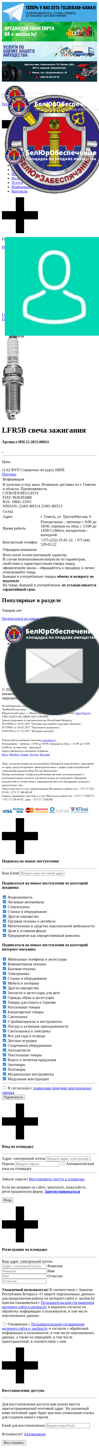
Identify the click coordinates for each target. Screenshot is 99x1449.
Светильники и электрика (29, 1031)
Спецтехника (19, 907)
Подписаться (13, 1097)
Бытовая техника (22, 969)
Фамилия (54, 1266)
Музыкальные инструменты (31, 1074)
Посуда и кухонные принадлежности (38, 1026)
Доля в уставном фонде (27, 931)
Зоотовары (16, 1065)
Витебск (14, 754)
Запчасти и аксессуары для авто (34, 993)
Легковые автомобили (26, 902)
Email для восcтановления (23, 1425)
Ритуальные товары (24, 1007)
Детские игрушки (22, 1041)
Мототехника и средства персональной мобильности (51, 926)
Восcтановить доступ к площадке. (57, 1179)
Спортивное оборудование (30, 1045)
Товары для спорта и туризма (32, 1002)
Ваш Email (10, 873)
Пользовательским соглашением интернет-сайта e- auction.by (43, 1326)
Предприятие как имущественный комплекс (44, 936)
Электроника (18, 974)
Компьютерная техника (27, 964)
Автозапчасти (19, 1050)
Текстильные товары (25, 1055)
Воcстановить (14, 1442)
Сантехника (17, 1017)
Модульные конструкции (28, 1079)
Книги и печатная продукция (32, 1060)
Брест (5, 754)
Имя (50, 1271)
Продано (9, 474)
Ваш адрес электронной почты (27, 1261)
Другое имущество (23, 916)
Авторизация (34, 1434)
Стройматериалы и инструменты (35, 1021)
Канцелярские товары (26, 1012)
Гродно (34, 754)
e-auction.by (49, 740)
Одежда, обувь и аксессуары (31, 998)
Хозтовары (16, 1069)
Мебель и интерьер (23, 983)
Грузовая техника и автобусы (32, 921)
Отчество (55, 1276)
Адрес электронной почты (23, 1158)
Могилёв (45, 754)
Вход (7, 1200)
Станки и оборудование (27, 912)
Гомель (24, 754)
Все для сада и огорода (26, 1036)
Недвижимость (20, 897)
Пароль (8, 1164)
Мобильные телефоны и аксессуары (37, 959)
